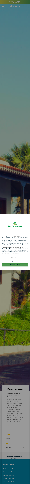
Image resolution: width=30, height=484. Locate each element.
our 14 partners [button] (16, 236)
